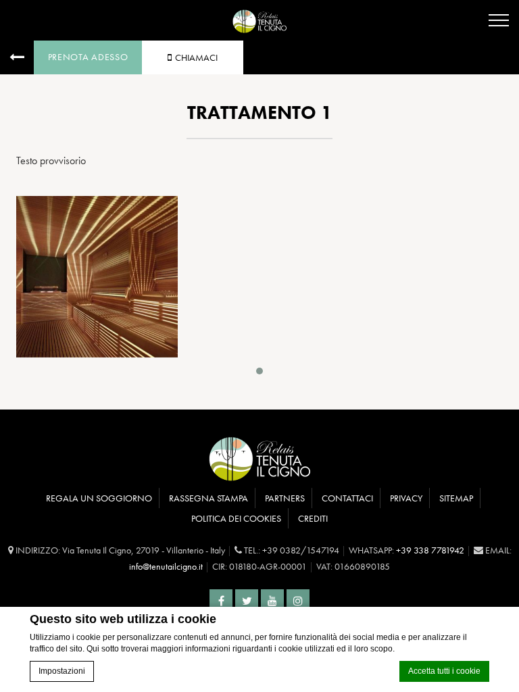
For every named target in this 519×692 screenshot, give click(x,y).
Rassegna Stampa (208, 498)
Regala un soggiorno (99, 498)
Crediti (313, 518)
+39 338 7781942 (430, 550)
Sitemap (456, 498)
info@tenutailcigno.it (166, 566)
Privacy (406, 498)
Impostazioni (62, 671)
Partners (285, 498)
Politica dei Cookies (236, 518)
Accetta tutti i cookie (444, 671)
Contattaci (347, 498)
